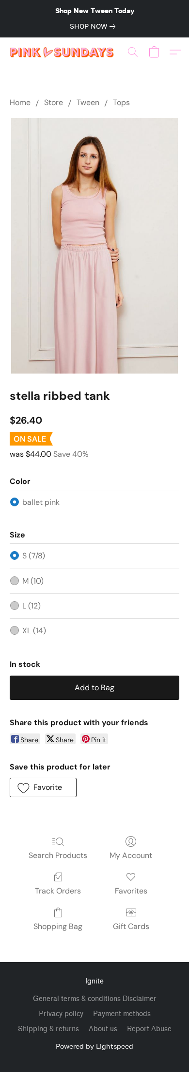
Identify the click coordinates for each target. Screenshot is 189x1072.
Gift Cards (131, 926)
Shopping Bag (57, 926)
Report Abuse (149, 1029)
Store (53, 102)
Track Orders (58, 891)
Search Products (58, 855)
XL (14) (34, 630)
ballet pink (41, 502)
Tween (88, 102)
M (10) (33, 581)
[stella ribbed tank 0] (94, 246)
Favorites (131, 891)
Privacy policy (61, 1014)
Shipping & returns (48, 1029)
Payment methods (122, 1014)
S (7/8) (33, 556)
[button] (65, 52)
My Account (131, 855)
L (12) (31, 606)
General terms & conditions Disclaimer (95, 999)
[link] (94, 26)
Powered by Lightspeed (94, 1046)
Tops (121, 102)
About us (103, 1029)
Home (20, 102)
